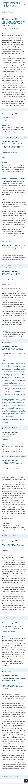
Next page (26, 781)
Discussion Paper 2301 (10, 675)
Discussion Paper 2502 (10, 346)
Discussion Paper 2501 (10, 432)
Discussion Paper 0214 (10, 541)
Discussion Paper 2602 (10, 19)
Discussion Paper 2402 (10, 460)
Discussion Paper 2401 (10, 623)
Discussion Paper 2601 (10, 114)
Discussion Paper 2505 (10, 271)
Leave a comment (21, 110)
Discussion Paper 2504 (10, 141)
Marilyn (13, 110)
